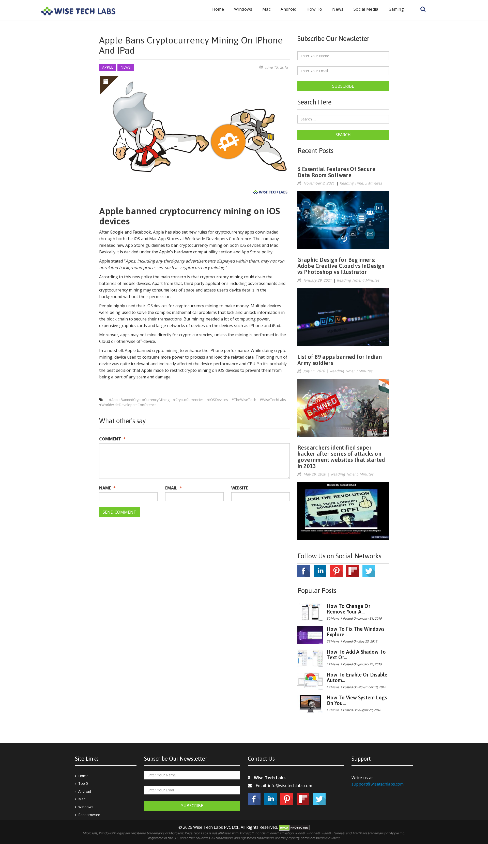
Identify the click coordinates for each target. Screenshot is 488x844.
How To (314, 9)
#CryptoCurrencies (188, 399)
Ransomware (89, 814)
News (337, 9)
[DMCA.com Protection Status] (294, 827)
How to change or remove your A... (348, 609)
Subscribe (343, 86)
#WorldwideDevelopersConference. (128, 404)
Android (288, 9)
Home (218, 9)
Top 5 (83, 783)
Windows (243, 9)
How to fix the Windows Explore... (356, 631)
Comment (112, 439)
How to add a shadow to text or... (356, 654)
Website (239, 488)
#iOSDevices (217, 399)
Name (107, 488)
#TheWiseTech (244, 399)
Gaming (396, 9)
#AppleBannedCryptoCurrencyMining (139, 399)
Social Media (366, 9)
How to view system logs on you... (357, 700)
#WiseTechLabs (273, 399)
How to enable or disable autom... (357, 677)
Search (343, 134)
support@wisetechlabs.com (378, 784)
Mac (266, 9)
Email (173, 488)
